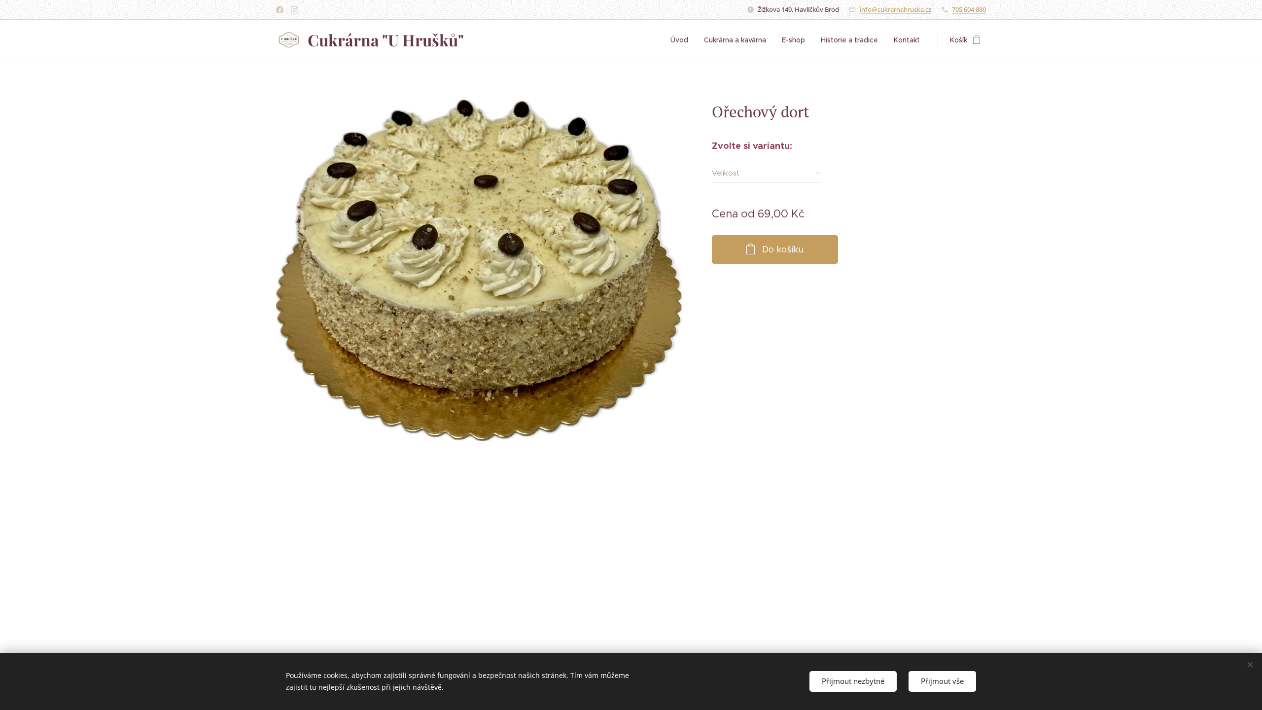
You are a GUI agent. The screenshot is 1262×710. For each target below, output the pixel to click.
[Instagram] (294, 9)
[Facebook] (280, 9)
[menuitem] (682, 40)
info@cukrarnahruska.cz (895, 9)
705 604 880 (969, 9)
